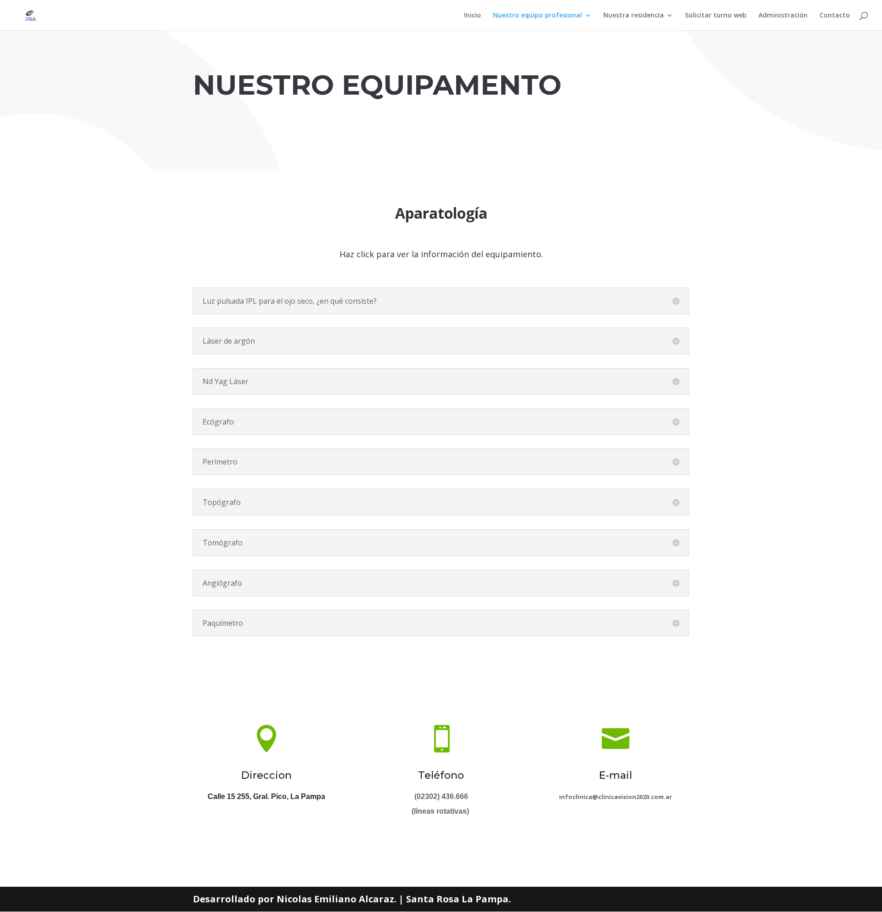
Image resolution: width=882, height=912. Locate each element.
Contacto (835, 15)
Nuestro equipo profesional (537, 15)
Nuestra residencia (633, 15)
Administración (783, 15)
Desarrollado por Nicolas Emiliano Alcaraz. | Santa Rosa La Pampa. (352, 899)
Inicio (472, 15)
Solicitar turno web (715, 15)
